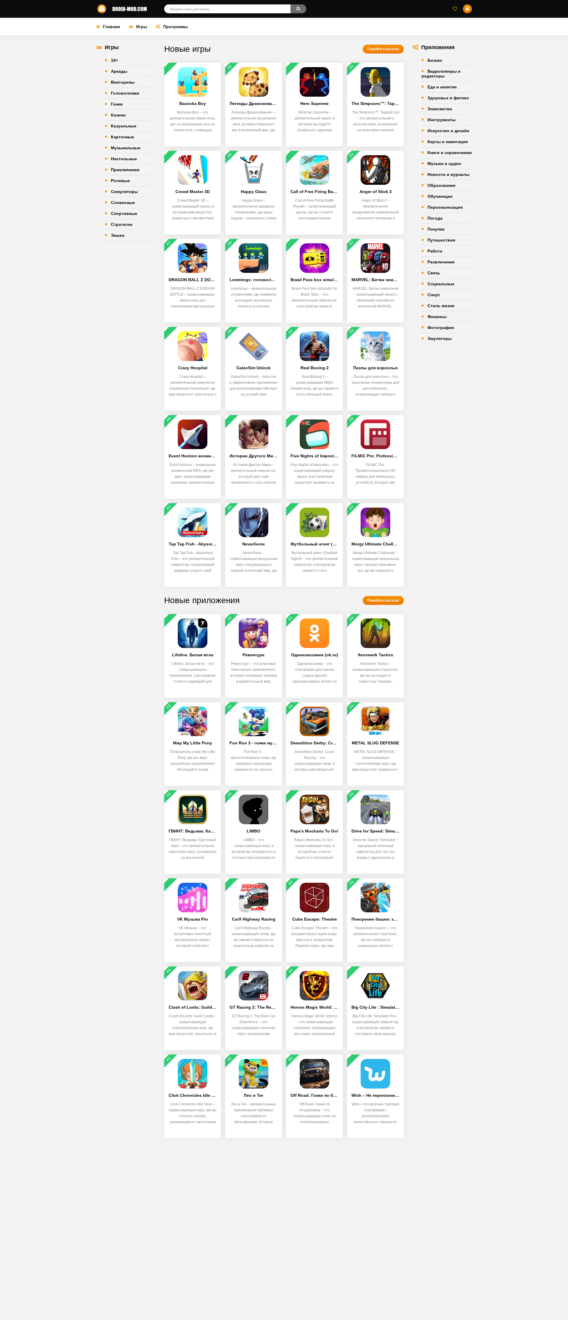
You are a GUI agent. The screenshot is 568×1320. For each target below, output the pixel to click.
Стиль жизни (440, 305)
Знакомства (439, 108)
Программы (175, 26)
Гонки (117, 104)
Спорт (433, 294)
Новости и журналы (448, 174)
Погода (435, 218)
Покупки (436, 229)
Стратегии (122, 224)
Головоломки (125, 93)
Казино (118, 115)
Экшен (117, 235)
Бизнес (434, 60)
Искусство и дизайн (448, 130)
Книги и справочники (449, 152)
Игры (141, 26)
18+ (114, 60)
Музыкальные (126, 147)
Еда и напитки (442, 87)
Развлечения (440, 262)
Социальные (440, 283)
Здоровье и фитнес (448, 97)
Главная (111, 26)
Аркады (119, 71)
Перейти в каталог (383, 49)
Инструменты (441, 119)
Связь (433, 273)
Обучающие (440, 196)
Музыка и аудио (444, 163)
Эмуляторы (439, 338)
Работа (434, 251)
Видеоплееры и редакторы (441, 73)
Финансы (437, 316)
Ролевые (120, 180)
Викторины (123, 82)
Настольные (124, 158)
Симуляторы (124, 191)
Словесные (123, 202)
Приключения (125, 169)
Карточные (122, 137)
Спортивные (124, 213)
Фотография (440, 327)
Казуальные (123, 126)
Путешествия (441, 240)
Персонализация (445, 207)
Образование (441, 185)
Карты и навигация (447, 141)
